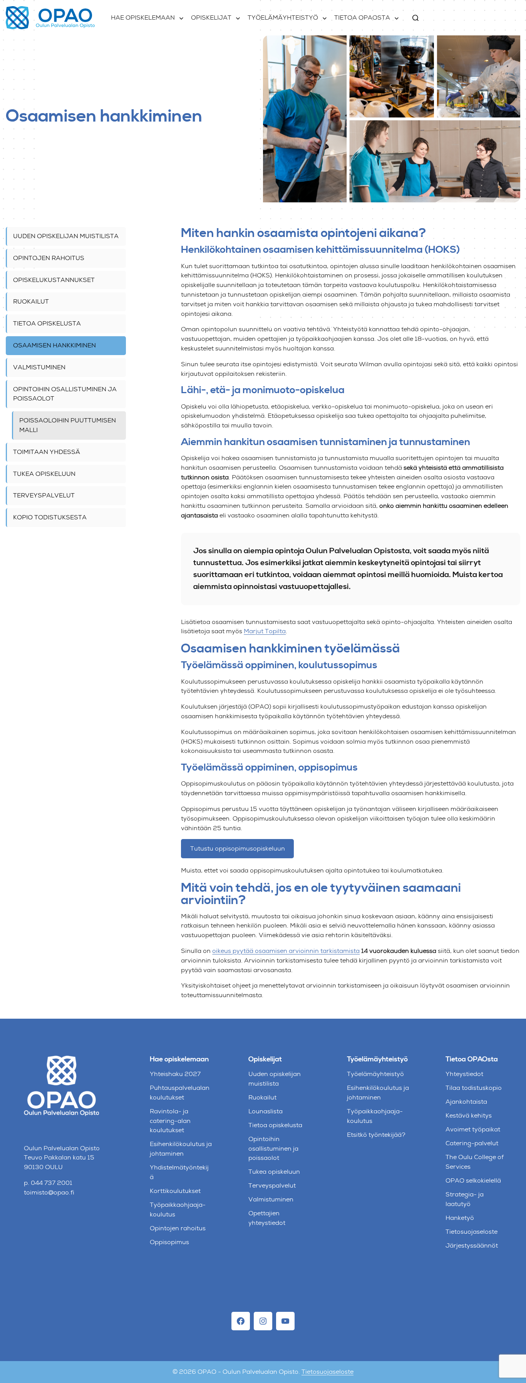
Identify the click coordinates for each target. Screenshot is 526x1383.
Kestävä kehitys (469, 1115)
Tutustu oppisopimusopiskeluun (237, 848)
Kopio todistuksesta (50, 517)
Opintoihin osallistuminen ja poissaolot (65, 394)
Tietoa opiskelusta (47, 323)
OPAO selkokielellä (473, 1180)
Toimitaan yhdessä (46, 452)
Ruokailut (31, 302)
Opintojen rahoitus (48, 258)
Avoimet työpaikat (473, 1129)
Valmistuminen (39, 367)
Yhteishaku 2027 (175, 1074)
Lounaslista (265, 1111)
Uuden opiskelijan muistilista (66, 236)
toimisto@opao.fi (49, 1192)
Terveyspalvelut (44, 496)
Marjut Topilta (265, 631)
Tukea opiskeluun (44, 474)
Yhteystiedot (464, 1074)
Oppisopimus (169, 1242)
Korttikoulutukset (175, 1191)
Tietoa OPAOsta (362, 17)
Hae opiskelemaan (143, 17)
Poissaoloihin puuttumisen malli (67, 425)
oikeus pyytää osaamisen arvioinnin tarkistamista (286, 951)
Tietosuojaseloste (472, 1232)
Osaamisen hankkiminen (54, 345)
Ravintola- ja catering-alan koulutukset (170, 1120)
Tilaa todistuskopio (474, 1088)
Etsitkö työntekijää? (376, 1135)
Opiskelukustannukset (54, 280)
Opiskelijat (211, 17)
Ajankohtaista (466, 1102)
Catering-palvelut (472, 1143)
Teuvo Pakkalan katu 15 (59, 1157)
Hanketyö (460, 1218)
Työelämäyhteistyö (283, 17)
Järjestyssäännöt (472, 1245)
